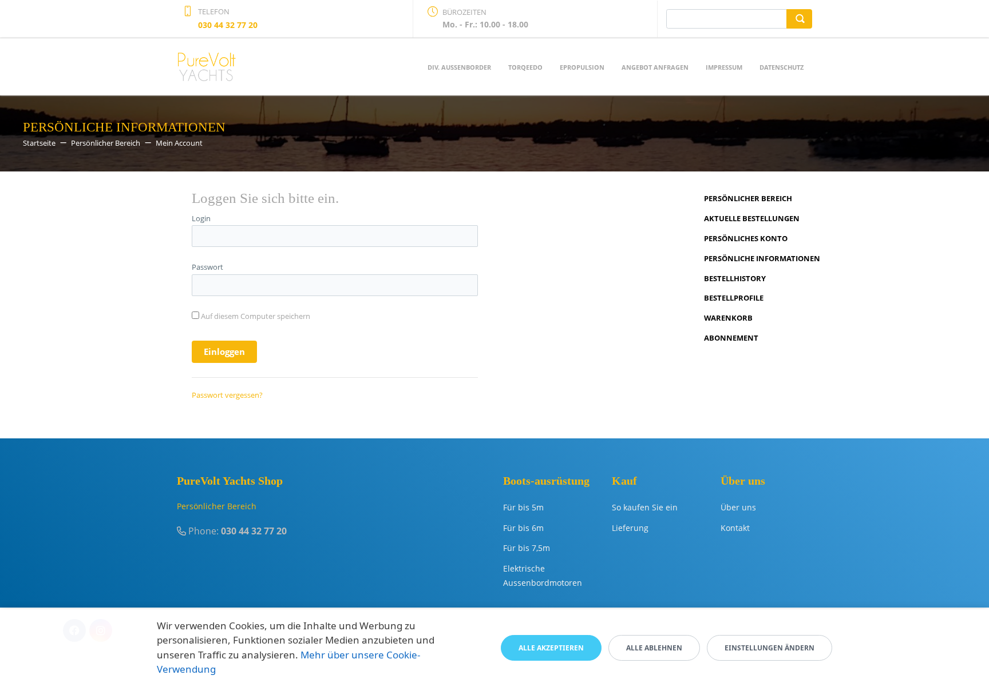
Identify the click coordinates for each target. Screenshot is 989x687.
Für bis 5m (523, 507)
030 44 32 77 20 (228, 24)
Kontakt (735, 527)
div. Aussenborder (459, 67)
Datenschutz (781, 67)
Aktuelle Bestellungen (752, 218)
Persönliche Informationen (762, 258)
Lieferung (630, 527)
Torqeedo (525, 67)
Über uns (738, 507)
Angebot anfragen (655, 67)
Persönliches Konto (746, 238)
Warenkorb (728, 318)
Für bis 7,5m (526, 547)
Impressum (724, 67)
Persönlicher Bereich (748, 198)
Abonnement (731, 338)
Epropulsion (582, 67)
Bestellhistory (735, 278)
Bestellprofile (733, 298)
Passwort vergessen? (227, 395)
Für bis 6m (523, 527)
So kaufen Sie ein (645, 507)
